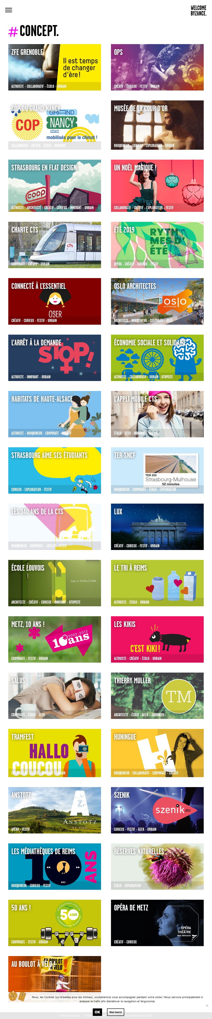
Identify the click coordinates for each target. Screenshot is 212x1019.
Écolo (50, 86)
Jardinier (157, 714)
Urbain (61, 86)
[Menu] (8, 11)
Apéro (118, 264)
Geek (170, 320)
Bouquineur (121, 145)
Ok (97, 1012)
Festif (143, 86)
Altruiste (17, 86)
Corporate (18, 264)
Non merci (116, 1012)
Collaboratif (35, 86)
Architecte (34, 207)
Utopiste (167, 376)
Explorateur (154, 145)
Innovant (60, 145)
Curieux (131, 86)
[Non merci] (207, 1005)
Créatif (118, 86)
